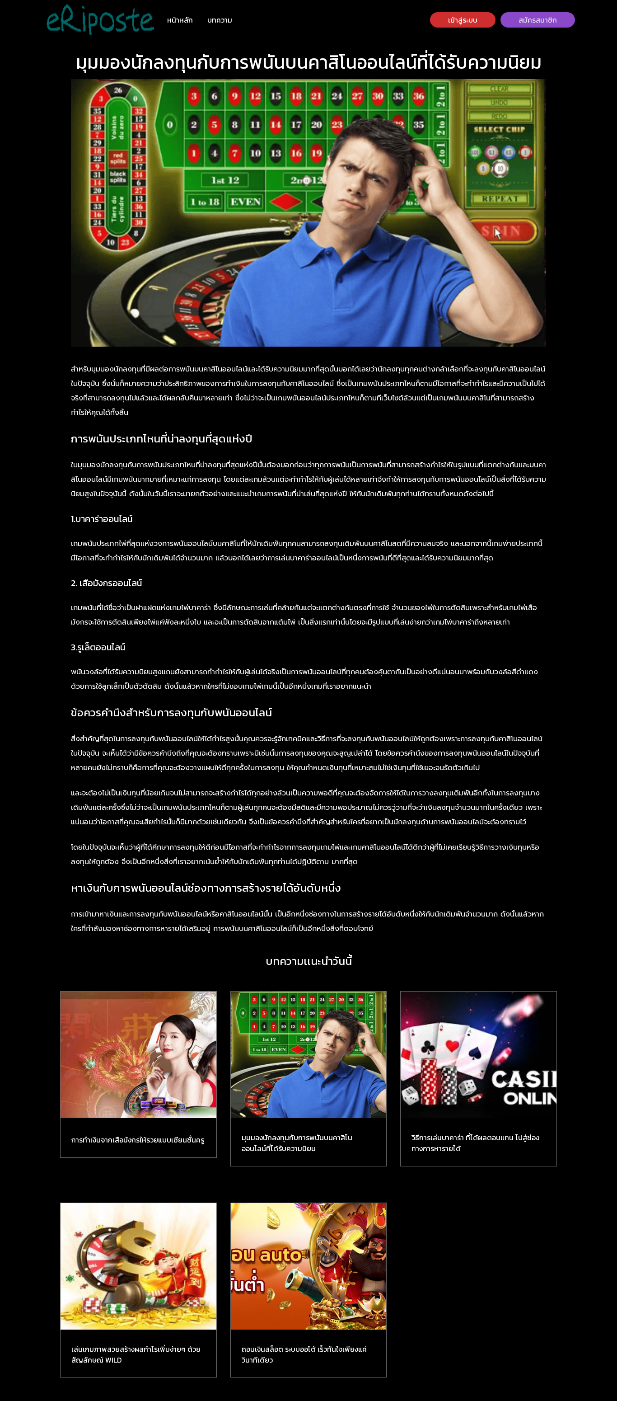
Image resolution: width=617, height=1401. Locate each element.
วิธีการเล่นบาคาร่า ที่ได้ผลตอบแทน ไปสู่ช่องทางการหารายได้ (475, 1143)
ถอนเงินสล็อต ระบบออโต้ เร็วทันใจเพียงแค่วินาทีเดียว (304, 1354)
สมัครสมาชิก (538, 19)
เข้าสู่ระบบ (462, 19)
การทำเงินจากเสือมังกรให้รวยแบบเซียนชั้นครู (137, 1139)
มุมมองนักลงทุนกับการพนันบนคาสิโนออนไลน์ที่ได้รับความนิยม (297, 1143)
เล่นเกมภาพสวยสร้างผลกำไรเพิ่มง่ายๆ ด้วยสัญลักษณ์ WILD (136, 1354)
